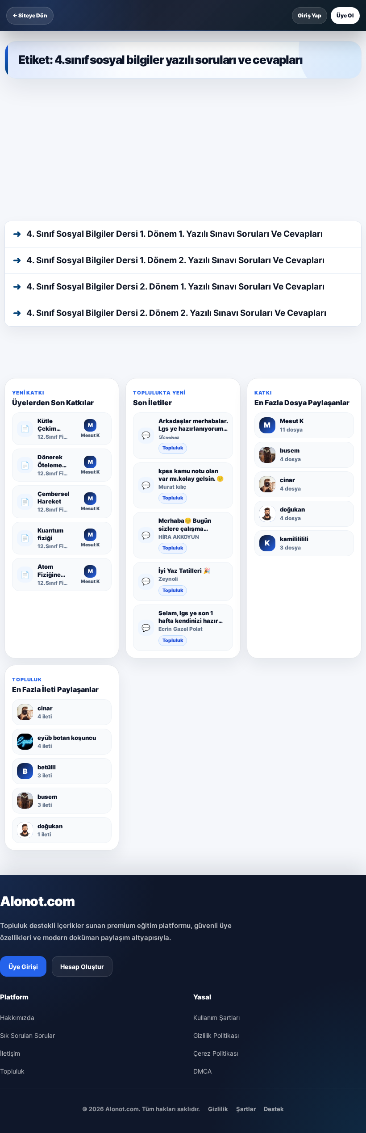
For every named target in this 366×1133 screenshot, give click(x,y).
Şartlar (246, 1108)
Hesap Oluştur (82, 966)
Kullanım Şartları (216, 1017)
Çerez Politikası (215, 1053)
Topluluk (172, 448)
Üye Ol (345, 15)
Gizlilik (218, 1108)
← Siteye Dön (29, 15)
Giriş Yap (309, 15)
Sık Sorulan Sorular (27, 1035)
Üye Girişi (23, 966)
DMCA (202, 1071)
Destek (274, 1108)
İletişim (10, 1053)
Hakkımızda (17, 1017)
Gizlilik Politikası (216, 1035)
